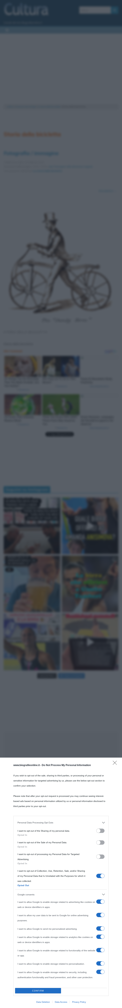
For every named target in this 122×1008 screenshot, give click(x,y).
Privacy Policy (79, 1002)
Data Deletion (43, 1002)
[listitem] (61, 822)
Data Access (61, 1002)
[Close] (116, 764)
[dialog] (61, 883)
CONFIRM (38, 991)
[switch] (100, 831)
